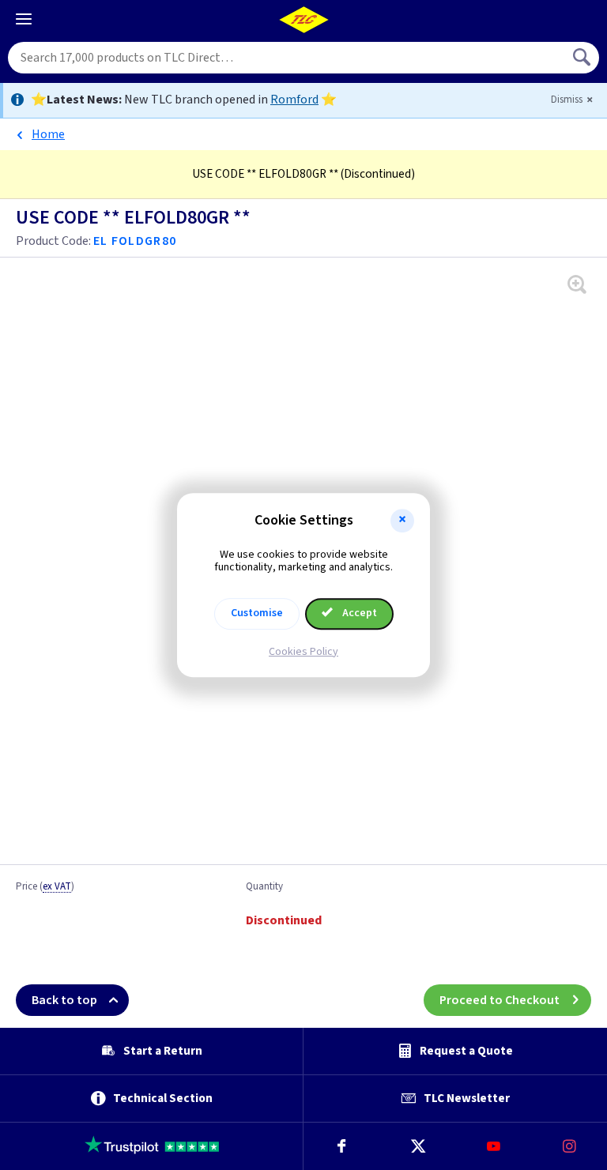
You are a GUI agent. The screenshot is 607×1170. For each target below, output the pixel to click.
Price (45, 887)
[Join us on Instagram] (569, 1146)
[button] (402, 520)
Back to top (64, 1000)
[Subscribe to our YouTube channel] (493, 1146)
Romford (294, 99)
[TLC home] (303, 20)
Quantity (264, 887)
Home (48, 134)
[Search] (583, 57)
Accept (358, 613)
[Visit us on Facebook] (341, 1146)
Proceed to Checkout (499, 1000)
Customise (257, 613)
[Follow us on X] (417, 1146)
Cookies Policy (303, 652)
